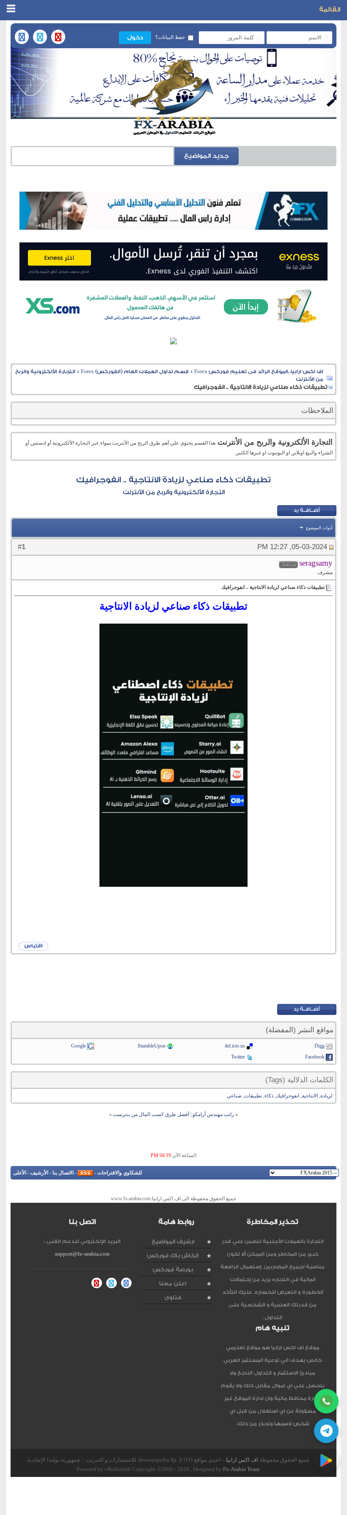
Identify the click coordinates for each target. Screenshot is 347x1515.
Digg (319, 1046)
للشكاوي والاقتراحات (119, 1173)
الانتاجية (310, 1096)
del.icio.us (235, 1046)
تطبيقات (253, 1096)
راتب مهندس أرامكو (213, 1114)
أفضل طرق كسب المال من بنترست (151, 1114)
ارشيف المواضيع (172, 1241)
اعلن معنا (172, 1283)
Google (78, 1046)
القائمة (329, 9)
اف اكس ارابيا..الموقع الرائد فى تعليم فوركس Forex (258, 371)
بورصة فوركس (172, 1269)
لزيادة (326, 1096)
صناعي (234, 1096)
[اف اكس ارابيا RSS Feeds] (85, 1173)
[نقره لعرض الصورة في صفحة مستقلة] (173, 755)
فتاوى (173, 1297)
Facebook (315, 1057)
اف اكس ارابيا (242, 1460)
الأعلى (19, 1173)
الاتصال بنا (63, 1173)
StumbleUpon (151, 1046)
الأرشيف (39, 1173)
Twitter (238, 1057)
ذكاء (268, 1096)
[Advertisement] (173, 979)
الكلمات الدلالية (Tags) (299, 1080)
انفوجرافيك (287, 1096)
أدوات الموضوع (319, 527)
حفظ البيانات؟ (170, 37)
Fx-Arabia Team (241, 1469)
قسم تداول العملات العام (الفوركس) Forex (135, 371)
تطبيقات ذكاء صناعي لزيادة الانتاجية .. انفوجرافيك (173, 479)
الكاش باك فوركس (172, 1255)
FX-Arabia (173, 97)
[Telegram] (326, 1431)
